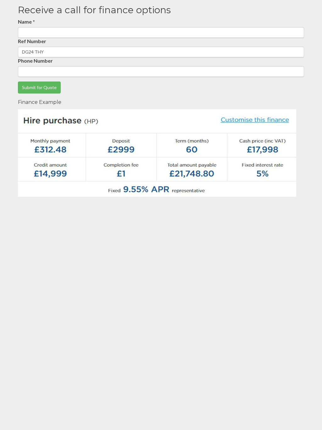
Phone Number (35, 61)
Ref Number (32, 41)
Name (26, 22)
